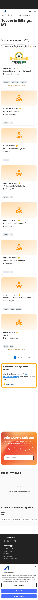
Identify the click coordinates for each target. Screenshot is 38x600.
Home (3, 15)
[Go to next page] (33, 357)
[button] (20, 46)
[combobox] (8, 46)
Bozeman (7, 519)
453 (29, 358)
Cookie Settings (19, 585)
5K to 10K (6, 554)
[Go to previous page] (4, 357)
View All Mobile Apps (10, 559)
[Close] (35, 566)
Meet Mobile (8, 556)
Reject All (19, 591)
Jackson (17, 519)
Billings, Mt (11, 15)
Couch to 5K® (8, 551)
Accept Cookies (19, 596)
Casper (27, 519)
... (25, 358)
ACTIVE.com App (9, 549)
